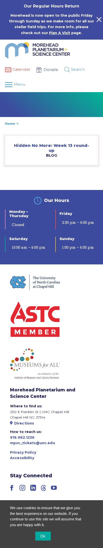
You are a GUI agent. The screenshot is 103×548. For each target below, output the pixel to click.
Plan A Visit (59, 33)
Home (10, 123)
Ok (43, 536)
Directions (24, 423)
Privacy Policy (23, 452)
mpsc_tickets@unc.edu (32, 443)
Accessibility (22, 458)
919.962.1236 (22, 437)
